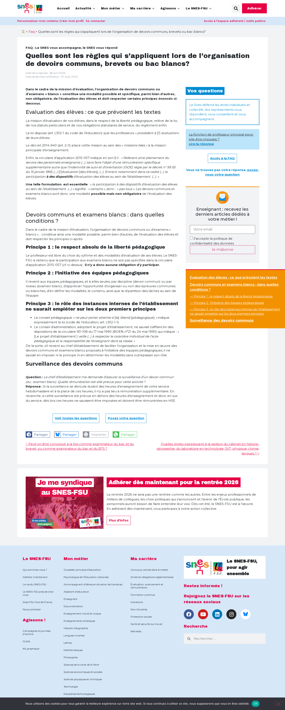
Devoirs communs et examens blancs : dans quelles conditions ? (234, 287)
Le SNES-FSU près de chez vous (38, 593)
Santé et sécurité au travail (146, 624)
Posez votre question (126, 418)
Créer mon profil (71, 21)
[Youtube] (203, 614)
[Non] (278, 703)
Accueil (63, 8)
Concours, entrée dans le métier (149, 569)
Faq (32, 32)
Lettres (68, 642)
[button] (236, 8)
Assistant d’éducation (76, 591)
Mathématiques (73, 650)
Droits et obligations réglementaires (152, 577)
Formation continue (143, 594)
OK (256, 703)
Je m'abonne (222, 250)
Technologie (71, 686)
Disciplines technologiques (79, 693)
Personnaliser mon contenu (37, 21)
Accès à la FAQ (222, 158)
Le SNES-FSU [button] (197, 8)
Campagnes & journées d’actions (36, 632)
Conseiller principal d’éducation (82, 569)
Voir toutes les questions (76, 418)
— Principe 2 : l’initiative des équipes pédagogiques (227, 303)
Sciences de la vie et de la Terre (81, 664)
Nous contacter (32, 609)
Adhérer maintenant (35, 577)
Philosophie (71, 657)
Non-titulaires (139, 609)
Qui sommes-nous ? (35, 569)
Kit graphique (31, 648)
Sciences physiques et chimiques (83, 679)
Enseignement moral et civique (82, 613)
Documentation (73, 606)
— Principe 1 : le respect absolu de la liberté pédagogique (231, 296)
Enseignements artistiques (79, 620)
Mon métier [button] (110, 8)
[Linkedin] (217, 614)
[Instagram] (231, 614)
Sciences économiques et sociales (83, 671)
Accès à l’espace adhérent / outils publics (235, 21)
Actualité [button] (83, 8)
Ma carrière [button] (140, 8)
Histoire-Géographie (76, 628)
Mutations (137, 602)
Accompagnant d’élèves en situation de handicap (93, 584)
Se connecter (95, 21)
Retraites (136, 631)
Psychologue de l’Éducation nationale (86, 577)
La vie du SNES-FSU (34, 584)
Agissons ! (34, 620)
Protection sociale (141, 616)
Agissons (168, 8)
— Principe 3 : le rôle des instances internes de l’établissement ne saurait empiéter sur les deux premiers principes (235, 311)
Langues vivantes (74, 635)
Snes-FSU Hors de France (37, 602)
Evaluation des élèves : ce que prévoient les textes (233, 277)
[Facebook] (189, 614)
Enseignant (70, 598)
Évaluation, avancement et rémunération (147, 586)
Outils (26, 641)
